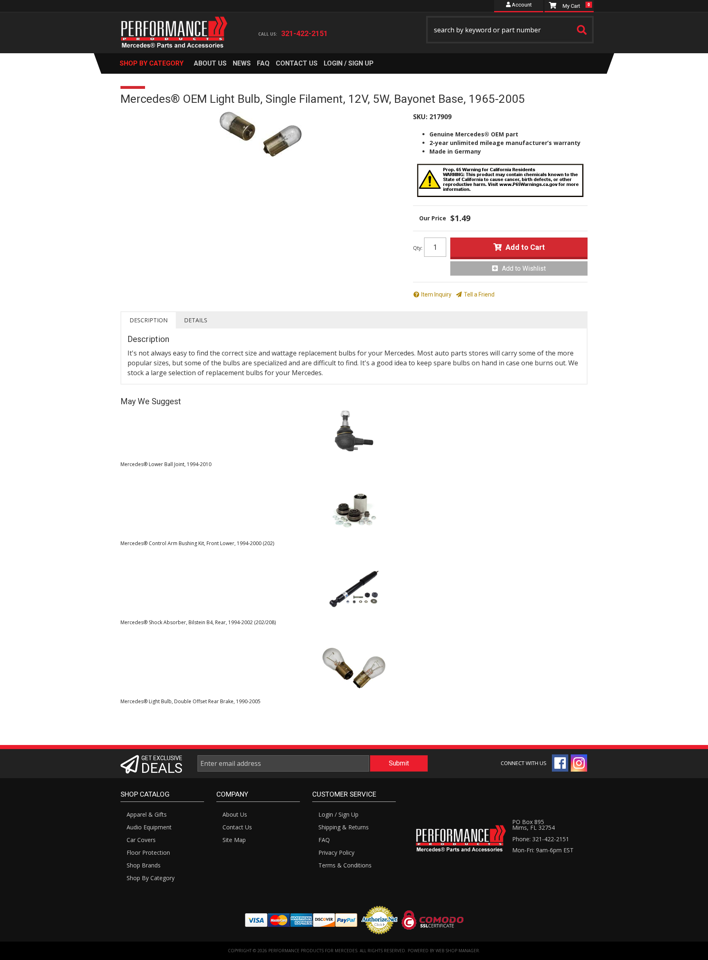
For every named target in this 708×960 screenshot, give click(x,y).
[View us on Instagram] (579, 763)
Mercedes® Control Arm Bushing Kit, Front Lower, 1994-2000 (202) (197, 543)
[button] (510, 29)
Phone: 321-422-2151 (540, 839)
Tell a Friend (479, 294)
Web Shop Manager (457, 950)
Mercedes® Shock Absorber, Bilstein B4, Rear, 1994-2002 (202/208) (198, 622)
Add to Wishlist (524, 268)
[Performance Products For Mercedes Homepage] (174, 25)
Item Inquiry (436, 294)
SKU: (420, 116)
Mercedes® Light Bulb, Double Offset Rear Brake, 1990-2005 (190, 701)
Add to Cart (525, 247)
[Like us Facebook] (560, 763)
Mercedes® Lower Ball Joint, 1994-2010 (165, 464)
